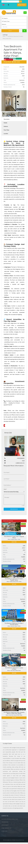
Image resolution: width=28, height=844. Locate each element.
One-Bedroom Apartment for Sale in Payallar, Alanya (14, 579)
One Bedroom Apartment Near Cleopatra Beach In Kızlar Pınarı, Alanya (14, 713)
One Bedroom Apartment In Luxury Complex (14, 668)
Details (5, 122)
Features (6, 126)
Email (23, 460)
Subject (5, 489)
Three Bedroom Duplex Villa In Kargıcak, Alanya (14, 537)
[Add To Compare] (22, 109)
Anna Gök (8, 433)
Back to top (22, 840)
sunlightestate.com (20, 463)
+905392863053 (20, 458)
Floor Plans (6, 130)
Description (6, 119)
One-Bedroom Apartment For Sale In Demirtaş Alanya (14, 624)
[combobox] (14, 491)
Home (4, 36)
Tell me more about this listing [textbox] (11, 491)
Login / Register (22, 4)
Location (6, 133)
